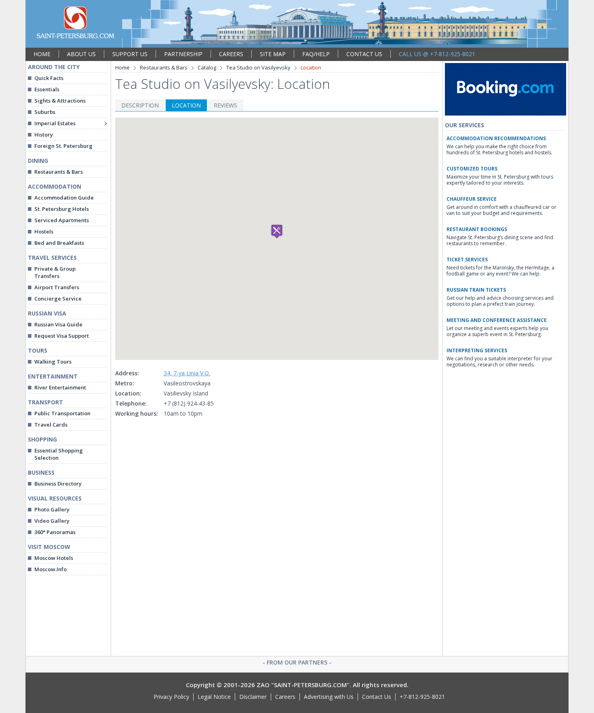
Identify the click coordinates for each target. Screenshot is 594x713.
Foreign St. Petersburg (63, 145)
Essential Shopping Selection (58, 454)
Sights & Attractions (60, 100)
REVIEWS (225, 105)
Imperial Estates (55, 123)
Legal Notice (214, 696)
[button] (276, 231)
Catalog (207, 67)
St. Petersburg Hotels (61, 208)
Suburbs (44, 112)
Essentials (46, 89)
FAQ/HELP (316, 54)
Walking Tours (53, 361)
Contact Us (376, 696)
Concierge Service (58, 298)
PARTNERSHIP (183, 54)
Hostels (43, 231)
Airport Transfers (56, 287)
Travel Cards (50, 424)
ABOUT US (81, 54)
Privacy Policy (171, 696)
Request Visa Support (61, 335)
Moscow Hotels (53, 558)
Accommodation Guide (64, 197)
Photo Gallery (52, 509)
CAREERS (231, 54)
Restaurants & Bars (58, 171)
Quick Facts (48, 78)
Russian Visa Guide (58, 324)
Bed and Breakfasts (59, 242)
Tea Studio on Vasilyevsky (258, 67)
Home (122, 67)
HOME (42, 54)
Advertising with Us (329, 696)
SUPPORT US (129, 54)
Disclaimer (253, 696)
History (43, 134)
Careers (285, 696)
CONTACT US (364, 54)
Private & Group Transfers (55, 272)
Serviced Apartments (61, 220)
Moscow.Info (50, 569)
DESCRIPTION (140, 105)
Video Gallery (52, 520)
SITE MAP (273, 54)
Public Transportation (62, 413)
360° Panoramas (55, 532)
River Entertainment (60, 387)
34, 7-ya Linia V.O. (187, 373)
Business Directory (58, 483)
